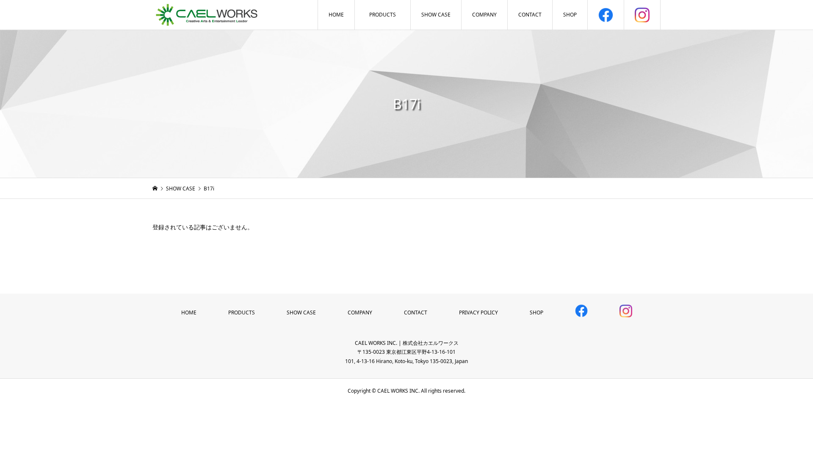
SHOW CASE (436, 14)
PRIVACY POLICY (478, 312)
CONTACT (530, 14)
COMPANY (484, 14)
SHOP (570, 14)
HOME (336, 14)
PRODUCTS (382, 14)
